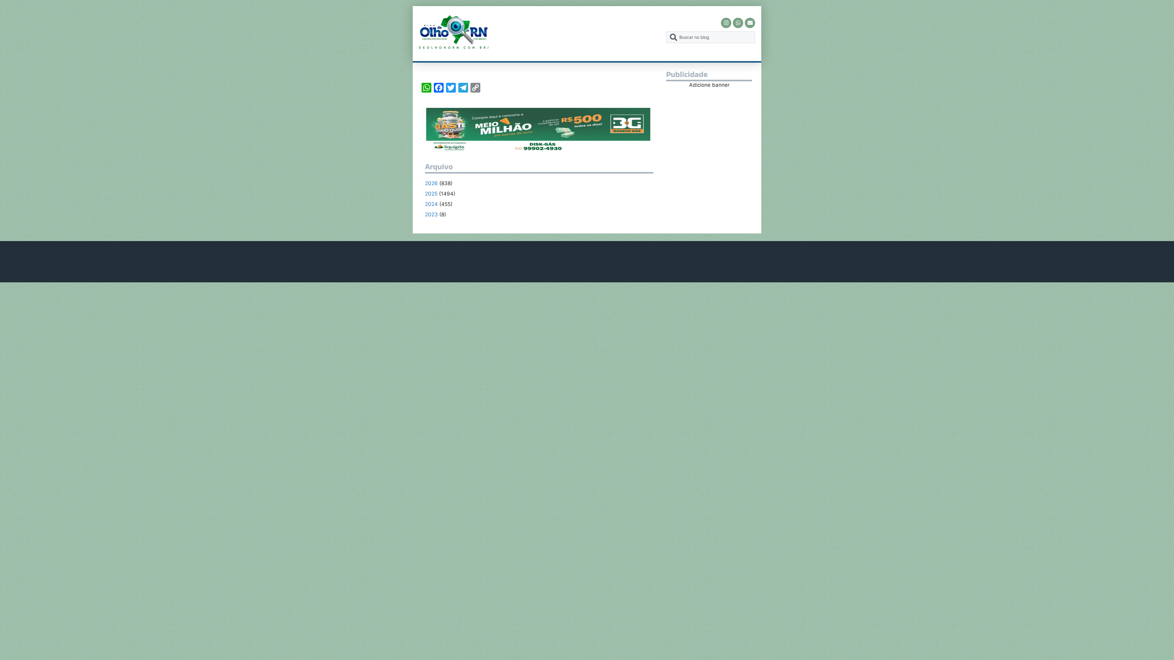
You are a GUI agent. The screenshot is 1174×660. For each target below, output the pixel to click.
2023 (431, 214)
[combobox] (710, 37)
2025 (431, 194)
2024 (431, 204)
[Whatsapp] (738, 23)
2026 (431, 183)
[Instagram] (726, 23)
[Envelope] (750, 23)
